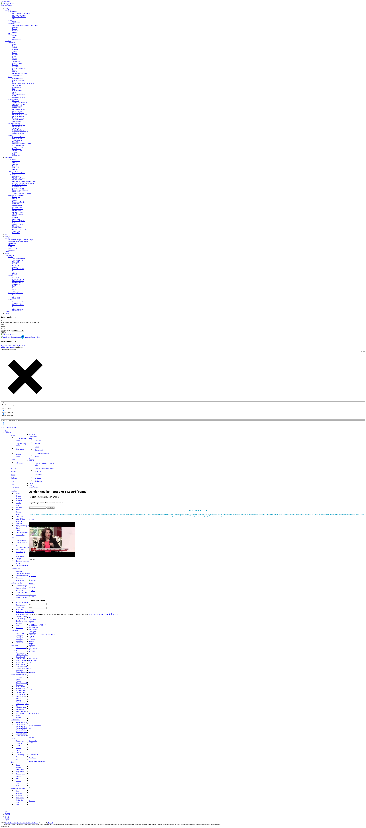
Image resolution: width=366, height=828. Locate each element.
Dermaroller (15, 155)
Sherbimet (15, 30)
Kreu (6, 8)
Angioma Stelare (17, 126)
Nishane (14, 200)
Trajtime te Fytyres (17, 147)
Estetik (10, 20)
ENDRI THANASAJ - (19, 17)
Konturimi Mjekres (18, 118)
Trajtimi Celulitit (17, 140)
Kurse (10, 246)
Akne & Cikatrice (17, 214)
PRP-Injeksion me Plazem (20, 68)
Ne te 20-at (15, 162)
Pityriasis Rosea (17, 207)
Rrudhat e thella (17, 179)
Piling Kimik (16, 142)
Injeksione (11, 42)
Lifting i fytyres (17, 63)
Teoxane (14, 58)
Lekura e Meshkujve (18, 173)
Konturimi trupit (13, 99)
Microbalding (18, 269)
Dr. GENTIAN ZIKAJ (21, 444)
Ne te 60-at (15, 169)
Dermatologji (39, 450)
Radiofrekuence (17, 90)
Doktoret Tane (31, 621)
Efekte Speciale (19, 282)
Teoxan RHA (16, 61)
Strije (13, 154)
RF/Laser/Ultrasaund (18, 109)
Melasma (15, 217)
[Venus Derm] (7, 334)
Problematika (8, 157)
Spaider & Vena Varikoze (19, 185)
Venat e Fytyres (17, 186)
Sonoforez (15, 152)
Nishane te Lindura (18, 133)
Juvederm (15, 49)
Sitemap (35, 823)
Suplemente (11, 250)
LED (13, 89)
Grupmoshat (12, 159)
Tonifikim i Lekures (18, 119)
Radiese (14, 59)
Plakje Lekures (16, 176)
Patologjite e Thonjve (18, 202)
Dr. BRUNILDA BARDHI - (21, 13)
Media (10, 34)
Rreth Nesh (8, 10)
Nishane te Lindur (17, 224)
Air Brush (16, 284)
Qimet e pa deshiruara (18, 94)
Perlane (14, 56)
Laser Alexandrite (17, 78)
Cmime (7, 252)
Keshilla (14, 32)
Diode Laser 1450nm (18, 97)
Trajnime (7, 236)
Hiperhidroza (16, 226)
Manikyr (16, 264)
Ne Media (15, 35)
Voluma (14, 53)
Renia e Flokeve (17, 205)
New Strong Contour (18, 104)
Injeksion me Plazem (18, 137)
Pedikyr (15, 265)
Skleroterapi (15, 128)
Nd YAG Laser (16, 85)
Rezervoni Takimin (6, 5)
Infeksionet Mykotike (18, 221)
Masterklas (17, 301)
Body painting (18, 281)
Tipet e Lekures (13, 171)
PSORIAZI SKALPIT (19, 229)
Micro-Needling (17, 149)
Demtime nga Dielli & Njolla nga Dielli (24, 181)
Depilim (15, 267)
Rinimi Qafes (16, 191)
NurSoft (50, 823)
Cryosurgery (16, 197)
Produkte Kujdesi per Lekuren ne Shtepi (20, 240)
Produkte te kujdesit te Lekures (21, 143)
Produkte (7, 238)
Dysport (14, 46)
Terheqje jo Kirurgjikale (19, 102)
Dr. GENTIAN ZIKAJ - (19, 15)
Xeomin (14, 47)
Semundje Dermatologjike (16, 195)
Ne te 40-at (15, 166)
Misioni (14, 29)
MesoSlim (15, 65)
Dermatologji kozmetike (19, 73)
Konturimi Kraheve (18, 113)
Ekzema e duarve (17, 209)
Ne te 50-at (15, 167)
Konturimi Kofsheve (18, 116)
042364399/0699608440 (8, 428)
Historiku (15, 27)
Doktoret (13, 435)
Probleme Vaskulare (14, 123)
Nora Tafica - (16, 18)
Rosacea (14, 216)
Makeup (15, 277)
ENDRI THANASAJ (20, 449)
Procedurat (8, 41)
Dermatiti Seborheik (18, 212)
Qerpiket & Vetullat (18, 150)
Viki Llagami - (16, 22)
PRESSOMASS (17, 106)
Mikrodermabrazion (18, 145)
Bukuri (14, 70)
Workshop (16, 303)
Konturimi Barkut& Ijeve (19, 114)
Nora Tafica (19, 455)
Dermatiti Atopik (17, 210)
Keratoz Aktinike (17, 228)
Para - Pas (38, 440)
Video (14, 37)
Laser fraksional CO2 (18, 80)
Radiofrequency (17, 107)
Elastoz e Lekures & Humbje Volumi (23, 183)
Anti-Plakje (11, 174)
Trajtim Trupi (18, 260)
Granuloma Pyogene (18, 125)
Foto (6, 234)
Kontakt (7, 312)
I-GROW (15, 95)
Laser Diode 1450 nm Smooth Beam (23, 83)
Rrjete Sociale (16, 39)
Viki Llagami (19, 463)
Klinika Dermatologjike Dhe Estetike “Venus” (19, 823)
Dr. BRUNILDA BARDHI (21, 439)
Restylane (15, 54)
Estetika (13, 460)
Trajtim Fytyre (18, 258)
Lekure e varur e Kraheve (20, 190)
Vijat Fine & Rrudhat (18, 178)
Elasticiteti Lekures (18, 188)
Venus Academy (17, 75)
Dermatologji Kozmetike (15, 293)
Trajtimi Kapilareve (18, 130)
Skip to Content (5, 1)
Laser (10, 77)
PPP (13, 222)
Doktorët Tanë (12, 11)
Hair (14, 286)
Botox (14, 44)
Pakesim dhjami (17, 111)
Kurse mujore (18, 305)
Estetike (14, 71)
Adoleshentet (16, 161)
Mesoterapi (15, 66)
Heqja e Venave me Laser (20, 131)
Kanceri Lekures (17, 219)
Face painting (18, 279)
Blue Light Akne (17, 138)
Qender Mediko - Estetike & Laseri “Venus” (25, 25)
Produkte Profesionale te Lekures (18, 241)
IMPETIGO (16, 233)
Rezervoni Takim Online (32, 337)
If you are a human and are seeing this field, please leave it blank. (20, 322)
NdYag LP (15, 92)
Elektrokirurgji (16, 87)
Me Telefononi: (6, 330)
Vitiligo (14, 198)
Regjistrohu (17, 310)
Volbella (14, 51)
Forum (7, 253)
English (7, 313)
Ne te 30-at (15, 164)
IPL (13, 82)
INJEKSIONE (12, 248)
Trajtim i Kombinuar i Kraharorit (22, 193)
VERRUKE (16, 231)
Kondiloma (15, 203)
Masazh (15, 262)
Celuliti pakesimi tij (18, 121)
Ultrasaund (15, 101)
